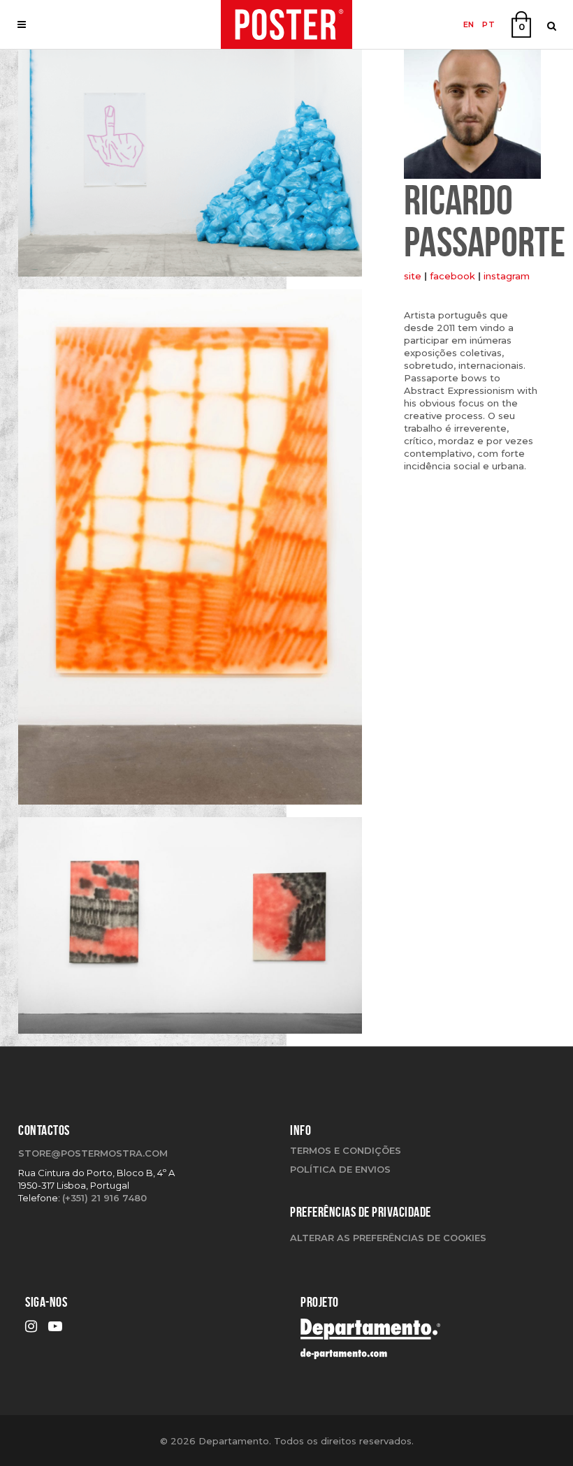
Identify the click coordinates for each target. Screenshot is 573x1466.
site (412, 275)
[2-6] (190, 167)
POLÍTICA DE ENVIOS (340, 1169)
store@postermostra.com (93, 1153)
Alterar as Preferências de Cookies (388, 1237)
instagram (507, 275)
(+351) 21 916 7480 (104, 1197)
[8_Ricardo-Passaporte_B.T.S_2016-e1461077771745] (190, 551)
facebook (452, 275)
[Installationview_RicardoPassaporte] (190, 930)
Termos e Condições (345, 1150)
